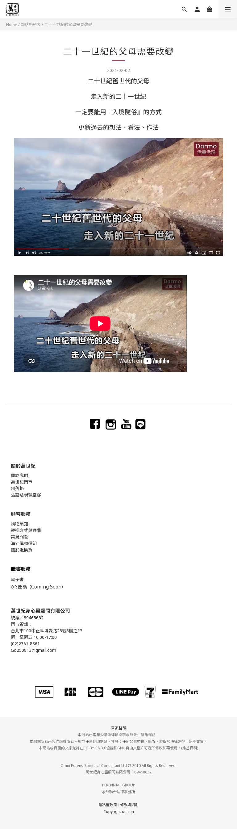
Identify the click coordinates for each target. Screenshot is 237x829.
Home (11, 24)
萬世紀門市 (21, 482)
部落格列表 (31, 24)
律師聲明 (118, 728)
